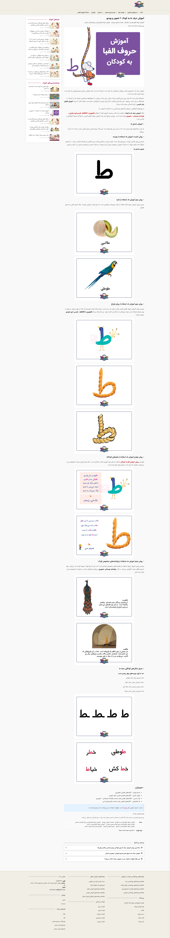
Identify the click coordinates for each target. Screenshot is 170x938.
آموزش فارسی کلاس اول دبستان (93, 826)
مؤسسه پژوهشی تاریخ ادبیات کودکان (134, 903)
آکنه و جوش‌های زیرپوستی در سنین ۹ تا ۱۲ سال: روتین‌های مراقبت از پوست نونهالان (38, 73)
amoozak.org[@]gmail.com (57, 890)
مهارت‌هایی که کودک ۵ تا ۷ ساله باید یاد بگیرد (39, 87)
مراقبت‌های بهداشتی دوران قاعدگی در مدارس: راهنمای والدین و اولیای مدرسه (38, 24)
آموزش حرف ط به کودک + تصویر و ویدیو (39, 112)
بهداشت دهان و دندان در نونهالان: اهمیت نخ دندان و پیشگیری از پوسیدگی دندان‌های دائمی (39, 32)
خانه (141, 12)
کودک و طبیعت (101, 914)
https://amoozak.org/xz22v (127, 830)
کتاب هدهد (141, 918)
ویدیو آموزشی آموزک (108, 826)
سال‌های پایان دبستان (59, 929)
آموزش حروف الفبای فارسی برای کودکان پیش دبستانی (120, 824)
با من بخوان (141, 914)
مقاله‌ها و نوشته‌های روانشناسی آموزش (134, 893)
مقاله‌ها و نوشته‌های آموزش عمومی (95, 893)
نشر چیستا (126, 808)
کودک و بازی (101, 907)
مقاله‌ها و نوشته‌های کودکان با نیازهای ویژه (133, 889)
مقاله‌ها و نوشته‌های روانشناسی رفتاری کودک (132, 885)
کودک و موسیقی (100, 918)
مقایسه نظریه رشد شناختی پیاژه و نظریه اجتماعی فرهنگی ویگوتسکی (39, 128)
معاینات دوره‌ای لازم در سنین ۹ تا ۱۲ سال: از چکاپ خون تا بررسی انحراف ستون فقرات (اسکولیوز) (39, 40)
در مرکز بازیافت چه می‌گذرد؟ (41, 95)
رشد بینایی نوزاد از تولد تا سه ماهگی (39, 135)
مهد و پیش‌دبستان (110, 12)
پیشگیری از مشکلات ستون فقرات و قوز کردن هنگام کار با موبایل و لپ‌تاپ (38, 48)
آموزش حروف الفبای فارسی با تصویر (125, 826)
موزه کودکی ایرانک (139, 907)
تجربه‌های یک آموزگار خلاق (98, 885)
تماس (63, 900)
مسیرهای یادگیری (132, 12)
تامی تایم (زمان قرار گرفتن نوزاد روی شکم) (39, 104)
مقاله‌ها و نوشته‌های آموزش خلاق (96, 889)
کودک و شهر (101, 910)
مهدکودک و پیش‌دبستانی (58, 921)
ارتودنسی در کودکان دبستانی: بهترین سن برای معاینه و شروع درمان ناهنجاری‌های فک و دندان (38, 65)
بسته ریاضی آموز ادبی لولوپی (97, 881)
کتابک (142, 910)
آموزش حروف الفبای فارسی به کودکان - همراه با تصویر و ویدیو (127, 22)
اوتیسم (93, 12)
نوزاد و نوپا (121, 12)
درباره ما (63, 904)
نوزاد (64, 914)
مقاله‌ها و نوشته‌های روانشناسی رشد (134, 881)
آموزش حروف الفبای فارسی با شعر (96, 824)
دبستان (100, 12)
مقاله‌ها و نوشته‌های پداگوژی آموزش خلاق (94, 896)
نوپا (64, 918)
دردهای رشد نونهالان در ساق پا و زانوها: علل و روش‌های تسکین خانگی (38, 56)
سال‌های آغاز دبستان (60, 925)
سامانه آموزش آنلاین (83, 12)
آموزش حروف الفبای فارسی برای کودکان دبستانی (97, 22)
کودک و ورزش (101, 922)
